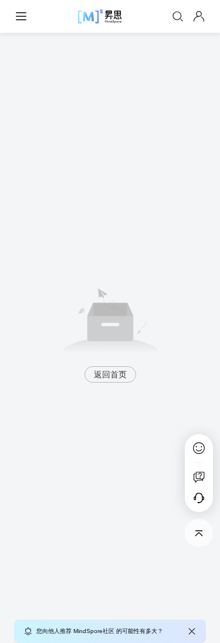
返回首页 (110, 374)
